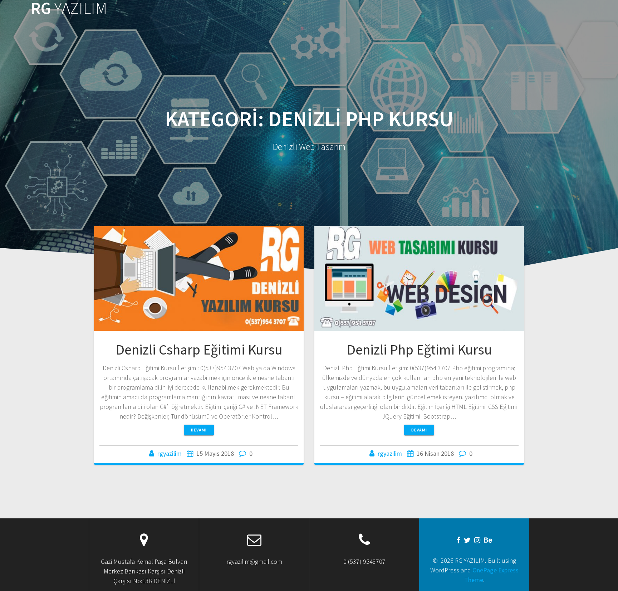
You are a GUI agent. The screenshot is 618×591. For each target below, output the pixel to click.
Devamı (199, 430)
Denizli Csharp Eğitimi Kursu (199, 349)
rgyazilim (169, 453)
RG (69, 8)
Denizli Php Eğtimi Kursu (419, 349)
